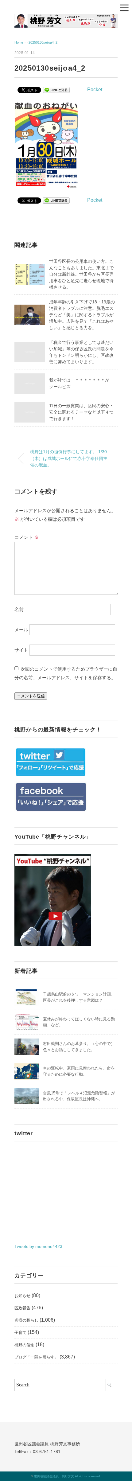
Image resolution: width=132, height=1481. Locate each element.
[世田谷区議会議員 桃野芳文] (66, 18)
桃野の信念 (24, 1345)
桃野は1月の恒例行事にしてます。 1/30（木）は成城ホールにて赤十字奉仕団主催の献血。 (68, 458)
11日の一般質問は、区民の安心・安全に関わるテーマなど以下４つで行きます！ (81, 412)
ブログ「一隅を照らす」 (36, 1357)
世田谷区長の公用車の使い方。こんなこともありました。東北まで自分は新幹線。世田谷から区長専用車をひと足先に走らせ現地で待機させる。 (81, 274)
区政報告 (22, 1308)
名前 (19, 609)
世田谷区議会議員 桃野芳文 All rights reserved (67, 1476)
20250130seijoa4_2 (43, 42)
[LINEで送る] (56, 89)
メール (21, 629)
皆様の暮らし (26, 1320)
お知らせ (22, 1295)
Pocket (94, 89)
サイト (21, 649)
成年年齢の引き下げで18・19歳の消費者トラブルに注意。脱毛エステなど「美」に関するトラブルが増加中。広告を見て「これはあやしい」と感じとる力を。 (82, 314)
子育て (20, 1332)
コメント (26, 537)
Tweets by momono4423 (38, 1246)
